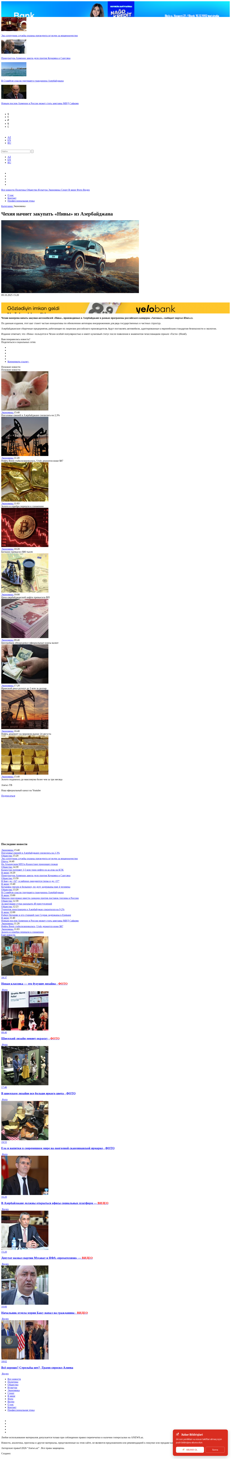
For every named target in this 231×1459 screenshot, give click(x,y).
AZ (9, 137)
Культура (43, 190)
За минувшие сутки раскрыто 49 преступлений (26, 903)
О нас (11, 195)
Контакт (12, 198)
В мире (72, 190)
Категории (7, 206)
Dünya (5, 861)
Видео (86, 190)
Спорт (64, 190)
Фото (80, 190)
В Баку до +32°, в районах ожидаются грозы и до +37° (30, 881)
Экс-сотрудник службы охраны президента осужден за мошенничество (39, 858)
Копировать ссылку (18, 361)
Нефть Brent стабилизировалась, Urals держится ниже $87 (32, 926)
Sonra (215, 1449)
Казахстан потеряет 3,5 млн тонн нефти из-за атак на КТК (32, 869)
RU (9, 143)
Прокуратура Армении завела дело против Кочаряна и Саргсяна (35, 875)
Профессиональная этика (21, 201)
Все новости (8, 190)
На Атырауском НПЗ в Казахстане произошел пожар (29, 864)
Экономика (54, 190)
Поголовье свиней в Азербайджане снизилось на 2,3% (30, 853)
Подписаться (8, 795)
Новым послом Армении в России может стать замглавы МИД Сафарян (40, 920)
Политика (21, 190)
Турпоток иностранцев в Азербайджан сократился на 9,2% (32, 909)
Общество (32, 190)
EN (9, 140)
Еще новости (8, 934)
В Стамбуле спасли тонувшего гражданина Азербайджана (32, 892)
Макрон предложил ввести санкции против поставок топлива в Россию (40, 898)
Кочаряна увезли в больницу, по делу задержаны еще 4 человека (35, 886)
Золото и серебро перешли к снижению (22, 932)
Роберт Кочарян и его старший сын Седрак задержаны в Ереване (36, 915)
